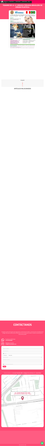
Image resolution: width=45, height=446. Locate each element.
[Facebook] (22, 82)
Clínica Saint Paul (21, 444)
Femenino (5, 355)
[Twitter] (22, 83)
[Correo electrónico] (22, 86)
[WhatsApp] (22, 84)
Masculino (10, 355)
